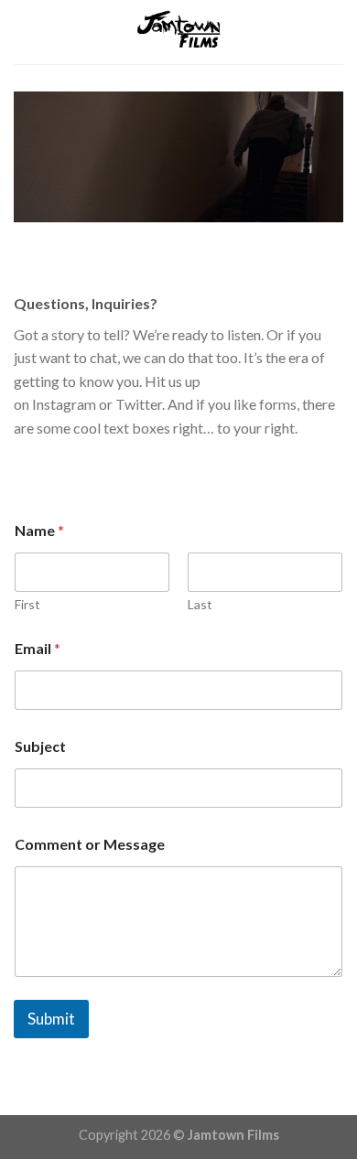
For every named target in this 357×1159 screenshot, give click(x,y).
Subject (40, 746)
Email (37, 648)
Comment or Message (90, 844)
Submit (51, 1018)
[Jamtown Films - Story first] (178, 32)
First (27, 604)
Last (200, 604)
